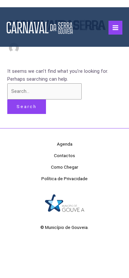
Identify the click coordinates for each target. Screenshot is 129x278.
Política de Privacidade (64, 178)
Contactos (64, 155)
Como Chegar (64, 167)
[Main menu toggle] (115, 28)
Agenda (64, 144)
